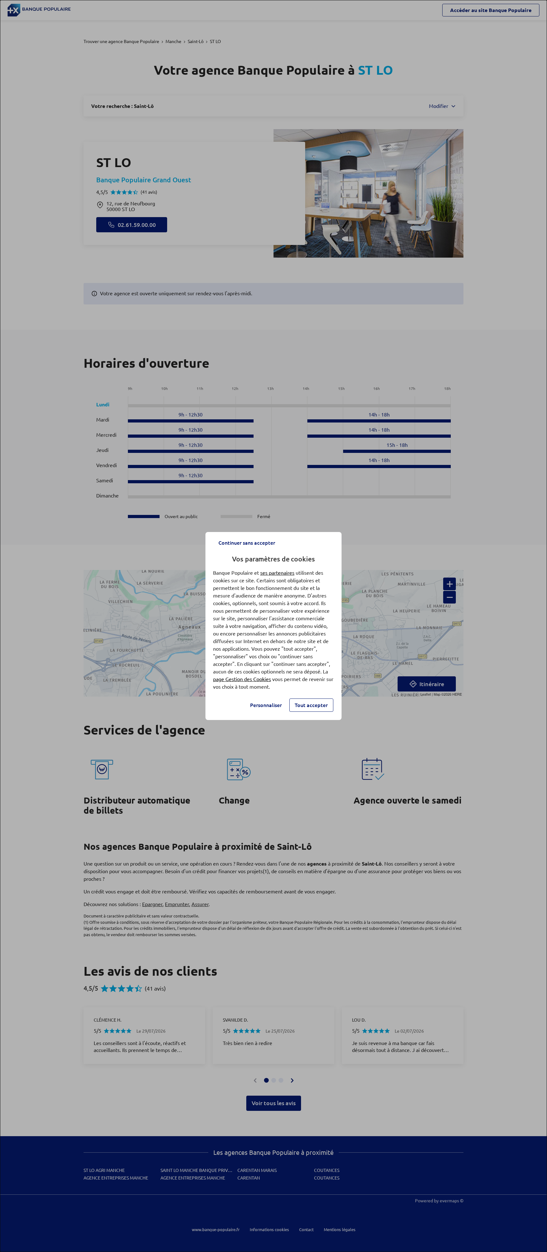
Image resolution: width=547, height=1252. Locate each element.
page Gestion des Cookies (242, 679)
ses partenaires (277, 573)
